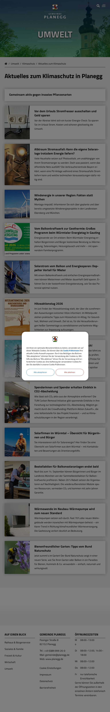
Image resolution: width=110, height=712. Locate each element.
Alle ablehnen (69, 372)
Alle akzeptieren (40, 372)
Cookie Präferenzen (71, 350)
